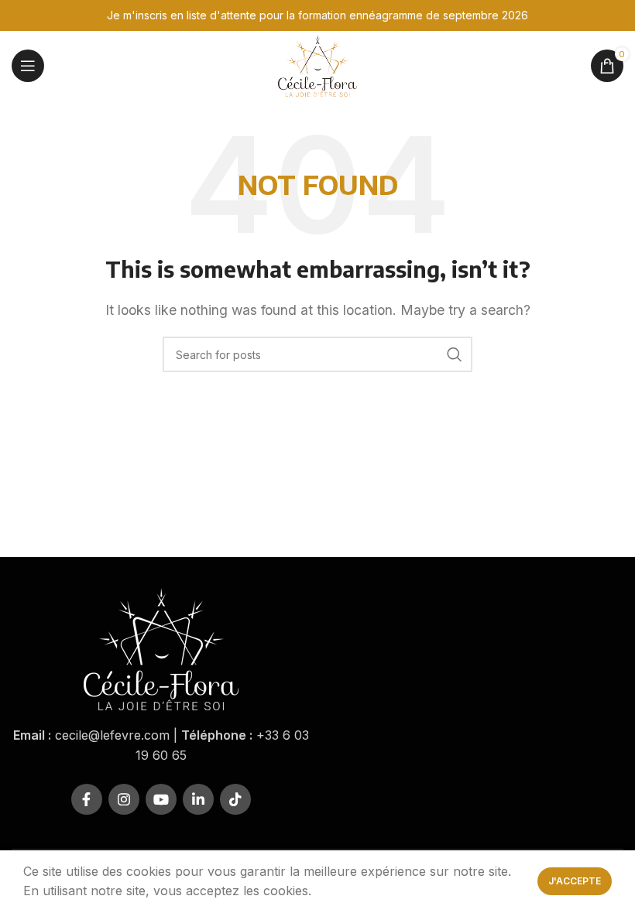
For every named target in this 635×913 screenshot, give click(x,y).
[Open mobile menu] (28, 65)
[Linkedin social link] (198, 799)
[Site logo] (317, 64)
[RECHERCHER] (454, 354)
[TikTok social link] (235, 799)
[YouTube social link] (161, 799)
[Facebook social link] (86, 799)
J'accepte (574, 881)
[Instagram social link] (123, 799)
